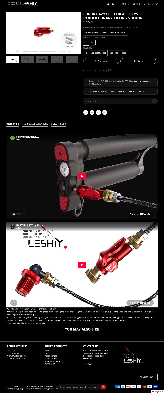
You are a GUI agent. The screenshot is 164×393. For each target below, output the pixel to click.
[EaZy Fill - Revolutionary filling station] (43, 33)
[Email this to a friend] (104, 112)
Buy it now (138, 61)
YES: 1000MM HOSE (118, 53)
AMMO (48, 350)
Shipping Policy (24, 388)
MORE (123, 4)
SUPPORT (138, 4)
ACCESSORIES (51, 356)
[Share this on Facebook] (92, 112)
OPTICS (48, 353)
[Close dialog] (131, 363)
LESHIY (110, 4)
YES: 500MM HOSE (98, 53)
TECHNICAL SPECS (14, 353)
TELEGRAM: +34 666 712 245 (95, 353)
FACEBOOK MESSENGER (93, 356)
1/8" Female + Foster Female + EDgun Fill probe (105, 32)
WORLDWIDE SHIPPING (17, 356)
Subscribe (114, 383)
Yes (92, 42)
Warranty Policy (12, 388)
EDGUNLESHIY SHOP (20, 386)
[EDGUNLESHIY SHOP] (23, 4)
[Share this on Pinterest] (98, 112)
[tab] (12, 125)
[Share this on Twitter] (85, 112)
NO (86, 53)
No (86, 42)
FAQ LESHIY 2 (12, 350)
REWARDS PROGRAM (16, 358)
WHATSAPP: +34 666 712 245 (95, 350)
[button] (157, 391)
